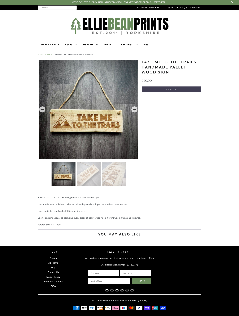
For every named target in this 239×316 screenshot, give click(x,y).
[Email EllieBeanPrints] (132, 290)
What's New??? (50, 44)
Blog (146, 44)
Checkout (195, 7)
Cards (69, 44)
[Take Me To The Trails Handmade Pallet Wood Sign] (88, 109)
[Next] (134, 109)
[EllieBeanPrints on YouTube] (117, 290)
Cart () (182, 7)
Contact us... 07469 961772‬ (149, 7)
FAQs (53, 286)
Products (88, 44)
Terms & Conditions (53, 281)
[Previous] (42, 109)
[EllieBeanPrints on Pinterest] (122, 290)
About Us (53, 262)
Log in (170, 7)
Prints (108, 44)
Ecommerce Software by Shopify (131, 300)
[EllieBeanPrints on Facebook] (112, 290)
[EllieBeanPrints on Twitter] (107, 290)
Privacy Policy (53, 276)
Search (53, 258)
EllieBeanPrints (107, 300)
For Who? (128, 44)
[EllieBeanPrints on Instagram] (127, 290)
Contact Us (53, 272)
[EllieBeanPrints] (119, 26)
